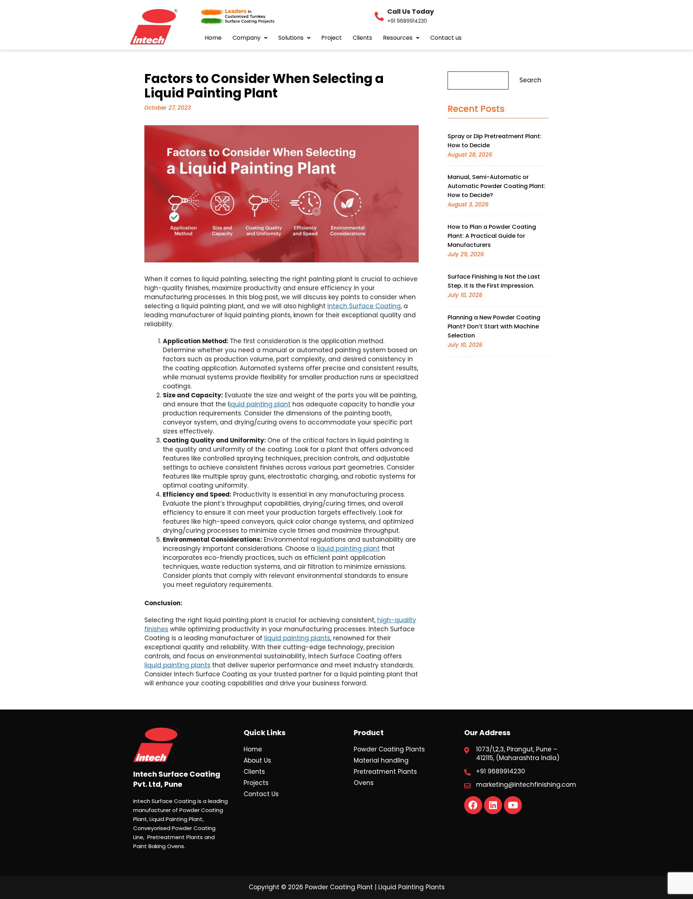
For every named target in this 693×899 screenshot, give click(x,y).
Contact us (446, 38)
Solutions (291, 38)
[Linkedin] (493, 805)
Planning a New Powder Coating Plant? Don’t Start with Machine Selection (494, 326)
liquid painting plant (348, 548)
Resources (398, 38)
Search (530, 80)
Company (246, 38)
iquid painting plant (260, 404)
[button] (250, 38)
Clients (362, 38)
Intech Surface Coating (364, 306)
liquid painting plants (297, 638)
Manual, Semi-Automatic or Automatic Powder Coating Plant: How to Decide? (496, 186)
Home (213, 38)
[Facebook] (473, 805)
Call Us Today (410, 11)
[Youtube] (513, 805)
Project (331, 38)
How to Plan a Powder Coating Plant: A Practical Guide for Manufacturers (492, 236)
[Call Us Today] (379, 16)
